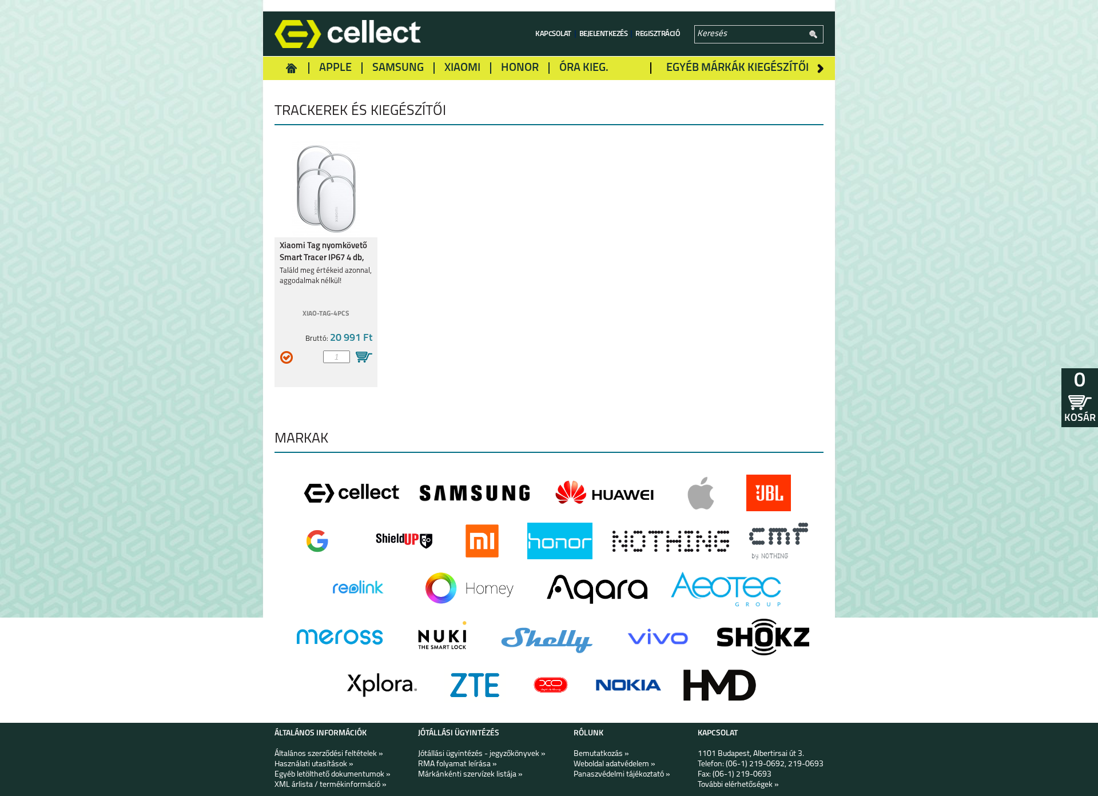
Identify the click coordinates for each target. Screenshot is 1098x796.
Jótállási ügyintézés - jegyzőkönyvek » (482, 754)
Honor (520, 68)
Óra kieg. (583, 68)
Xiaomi (462, 68)
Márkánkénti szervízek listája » (470, 774)
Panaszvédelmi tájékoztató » (622, 774)
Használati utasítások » (313, 764)
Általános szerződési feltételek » (328, 754)
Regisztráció (657, 34)
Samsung (398, 68)
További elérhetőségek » (738, 785)
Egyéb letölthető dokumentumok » (332, 774)
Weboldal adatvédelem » (614, 764)
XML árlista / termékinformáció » (330, 785)
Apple (335, 68)
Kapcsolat (553, 34)
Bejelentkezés (603, 34)
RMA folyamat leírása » (457, 764)
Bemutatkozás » (601, 754)
